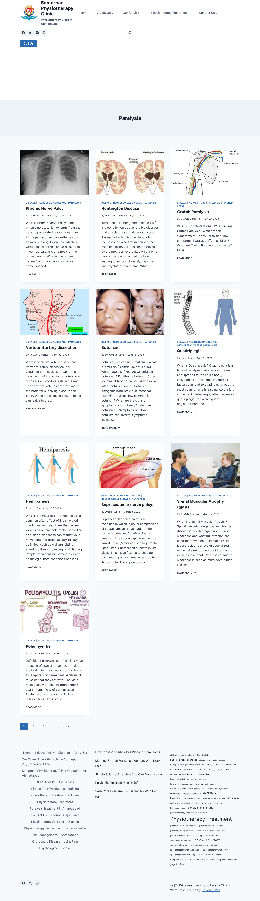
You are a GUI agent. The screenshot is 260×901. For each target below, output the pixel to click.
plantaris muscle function (181, 831)
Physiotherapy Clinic (64, 815)
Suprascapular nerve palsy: (127, 504)
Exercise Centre (74, 828)
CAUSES (209, 765)
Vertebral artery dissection (51, 347)
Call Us (28, 43)
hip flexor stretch (178, 774)
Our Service (66, 782)
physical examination (201, 807)
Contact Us (39, 815)
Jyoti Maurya (112, 511)
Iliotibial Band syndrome (217, 789)
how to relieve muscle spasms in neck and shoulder (193, 784)
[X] (30, 883)
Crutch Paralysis (193, 211)
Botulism (109, 347)
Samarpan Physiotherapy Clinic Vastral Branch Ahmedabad (55, 773)
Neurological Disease (52, 202)
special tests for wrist (180, 855)
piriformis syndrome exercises (183, 826)
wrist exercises (201, 859)
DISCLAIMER (45, 782)
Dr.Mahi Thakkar (190, 514)
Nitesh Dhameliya (115, 215)
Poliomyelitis (38, 646)
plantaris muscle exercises (211, 826)
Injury (136, 495)
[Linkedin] (44, 33)
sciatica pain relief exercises (206, 835)
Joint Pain (71, 841)
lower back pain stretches (213, 798)
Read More (35, 274)
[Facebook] (23, 33)
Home (84, 12)
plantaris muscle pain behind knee (210, 831)
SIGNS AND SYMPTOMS (207, 840)
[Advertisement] (130, 74)
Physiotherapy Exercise (47, 821)
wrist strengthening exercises (223, 859)
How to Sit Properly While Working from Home (127, 752)
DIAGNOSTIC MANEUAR (225, 765)
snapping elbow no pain (181, 845)
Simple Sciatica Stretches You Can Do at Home (128, 774)
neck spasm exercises (180, 803)
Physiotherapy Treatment (55, 802)
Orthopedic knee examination (207, 803)
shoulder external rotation (181, 840)
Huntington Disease (120, 208)
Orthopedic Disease (190, 345)
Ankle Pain (206, 755)
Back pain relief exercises (183, 760)
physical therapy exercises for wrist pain (188, 813)
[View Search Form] (130, 32)
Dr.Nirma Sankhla (39, 215)
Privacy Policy (45, 752)
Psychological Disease (55, 848)
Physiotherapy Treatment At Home (55, 795)
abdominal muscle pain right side (185, 755)
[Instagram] (37, 33)
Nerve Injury (197, 202)
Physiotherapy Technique (42, 828)
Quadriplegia (189, 351)
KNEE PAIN (209, 793)
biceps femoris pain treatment (212, 760)
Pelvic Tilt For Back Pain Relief (116, 782)
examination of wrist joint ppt (186, 769)
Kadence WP (211, 890)
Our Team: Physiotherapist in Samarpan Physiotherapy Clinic (50, 762)
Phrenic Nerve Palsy (45, 208)
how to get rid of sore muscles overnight (188, 779)
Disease (31, 202)
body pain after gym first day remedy (187, 765)
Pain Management (44, 835)
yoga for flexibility (180, 864)
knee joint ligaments (192, 794)
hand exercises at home (216, 769)
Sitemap (64, 752)
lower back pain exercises (185, 798)
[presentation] (54, 172)
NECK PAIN (233, 798)
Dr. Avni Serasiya (190, 218)
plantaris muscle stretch (181, 835)
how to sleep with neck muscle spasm (187, 789)
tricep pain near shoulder (181, 859)
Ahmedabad (70, 835)
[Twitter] (30, 33)
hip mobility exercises (198, 774)
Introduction (175, 794)
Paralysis (74, 202)
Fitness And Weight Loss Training (55, 788)
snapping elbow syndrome (205, 845)
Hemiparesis (37, 501)
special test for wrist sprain (215, 850)
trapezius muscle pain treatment (206, 855)
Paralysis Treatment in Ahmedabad (55, 808)
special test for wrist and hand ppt (185, 850)
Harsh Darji (187, 358)
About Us (80, 752)
